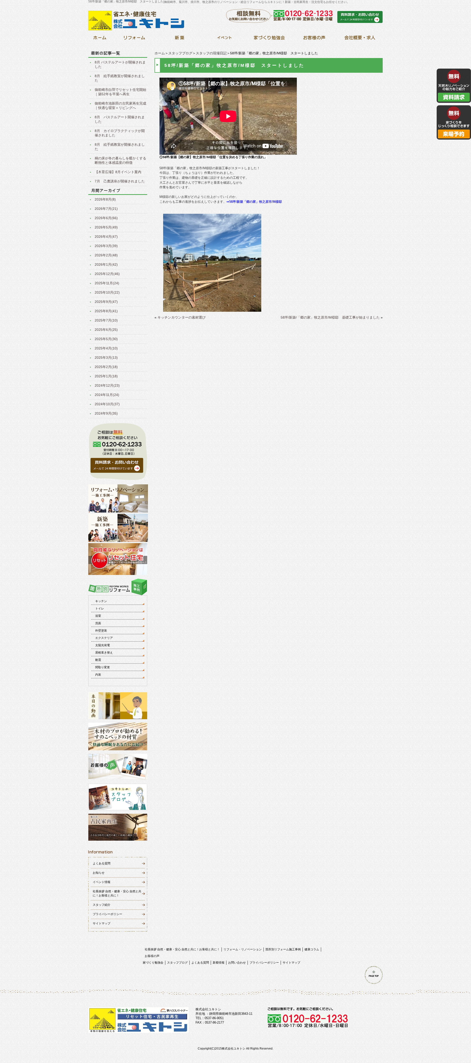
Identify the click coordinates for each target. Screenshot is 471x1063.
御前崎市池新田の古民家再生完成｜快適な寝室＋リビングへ (120, 105)
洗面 (98, 623)
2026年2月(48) (106, 255)
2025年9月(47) (106, 302)
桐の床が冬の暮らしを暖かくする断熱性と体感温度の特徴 (120, 160)
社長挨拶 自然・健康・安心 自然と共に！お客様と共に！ (182, 949)
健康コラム (311, 949)
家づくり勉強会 (153, 962)
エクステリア (104, 638)
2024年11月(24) (107, 395)
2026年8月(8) (105, 199)
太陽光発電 (102, 645)
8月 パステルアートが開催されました (120, 64)
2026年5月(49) (106, 227)
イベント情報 (101, 882)
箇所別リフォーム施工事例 (283, 949)
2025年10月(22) (107, 292)
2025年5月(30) (106, 339)
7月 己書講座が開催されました (120, 181)
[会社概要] (359, 39)
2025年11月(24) (107, 283)
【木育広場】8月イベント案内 (118, 172)
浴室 (98, 616)
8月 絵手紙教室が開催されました (120, 78)
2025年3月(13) (106, 357)
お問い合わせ (237, 962)
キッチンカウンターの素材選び (181, 317)
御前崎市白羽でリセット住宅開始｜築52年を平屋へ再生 (120, 92)
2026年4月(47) (106, 237)
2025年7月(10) (106, 320)
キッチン (101, 601)
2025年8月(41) (106, 311)
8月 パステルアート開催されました (120, 119)
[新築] (179, 39)
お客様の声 (152, 956)
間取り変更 (102, 667)
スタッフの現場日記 (211, 53)
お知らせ (99, 872)
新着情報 (218, 962)
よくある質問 (101, 863)
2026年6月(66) (106, 218)
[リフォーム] (134, 39)
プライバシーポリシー (107, 914)
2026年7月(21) (106, 209)
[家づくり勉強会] (269, 39)
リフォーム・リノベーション (242, 949)
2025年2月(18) (106, 367)
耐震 (98, 660)
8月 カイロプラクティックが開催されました (120, 133)
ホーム (160, 53)
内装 (98, 674)
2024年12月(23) (107, 385)
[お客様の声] (314, 39)
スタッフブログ (180, 53)
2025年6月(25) (106, 330)
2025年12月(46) (107, 274)
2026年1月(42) (106, 264)
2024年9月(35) (106, 413)
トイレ (99, 608)
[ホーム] (99, 39)
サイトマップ (101, 923)
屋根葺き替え (104, 652)
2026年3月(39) (106, 246)
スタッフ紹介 (101, 905)
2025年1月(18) (106, 376)
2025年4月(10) (106, 348)
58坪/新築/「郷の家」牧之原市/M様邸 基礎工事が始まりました (330, 317)
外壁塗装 (101, 630)
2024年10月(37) (107, 404)
